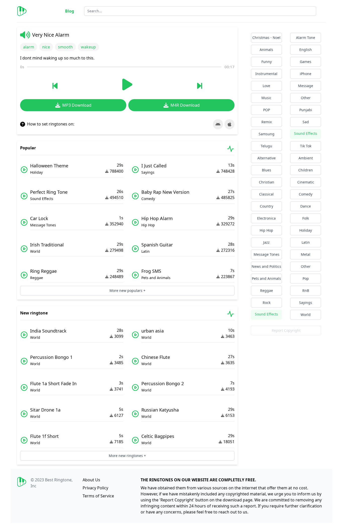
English (305, 49)
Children (305, 170)
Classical (266, 194)
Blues (266, 170)
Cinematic (305, 182)
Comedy (305, 194)
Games (305, 61)
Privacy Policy (95, 488)
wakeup (88, 47)
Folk (305, 218)
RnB (305, 290)
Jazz (266, 242)
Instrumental (266, 73)
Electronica (266, 218)
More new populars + (127, 290)
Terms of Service (98, 496)
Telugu (266, 146)
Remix (266, 121)
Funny (266, 61)
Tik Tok (305, 146)
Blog (69, 11)
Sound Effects (305, 133)
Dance (305, 206)
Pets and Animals (266, 278)
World (306, 314)
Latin (306, 242)
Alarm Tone (305, 37)
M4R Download (185, 105)
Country (266, 206)
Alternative (266, 158)
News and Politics (266, 266)
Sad (306, 121)
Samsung (266, 133)
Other (306, 97)
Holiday (305, 230)
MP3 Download (76, 105)
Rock (266, 302)
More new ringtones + (127, 455)
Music (266, 97)
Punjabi (305, 109)
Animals (266, 49)
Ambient (306, 158)
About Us (91, 480)
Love (266, 85)
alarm (28, 47)
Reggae (266, 290)
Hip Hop (266, 230)
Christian (266, 182)
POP (266, 109)
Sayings (305, 302)
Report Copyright (286, 330)
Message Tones (266, 254)
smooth (65, 47)
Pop (306, 278)
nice (46, 47)
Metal (305, 254)
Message (305, 85)
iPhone (305, 73)
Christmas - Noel (266, 37)
